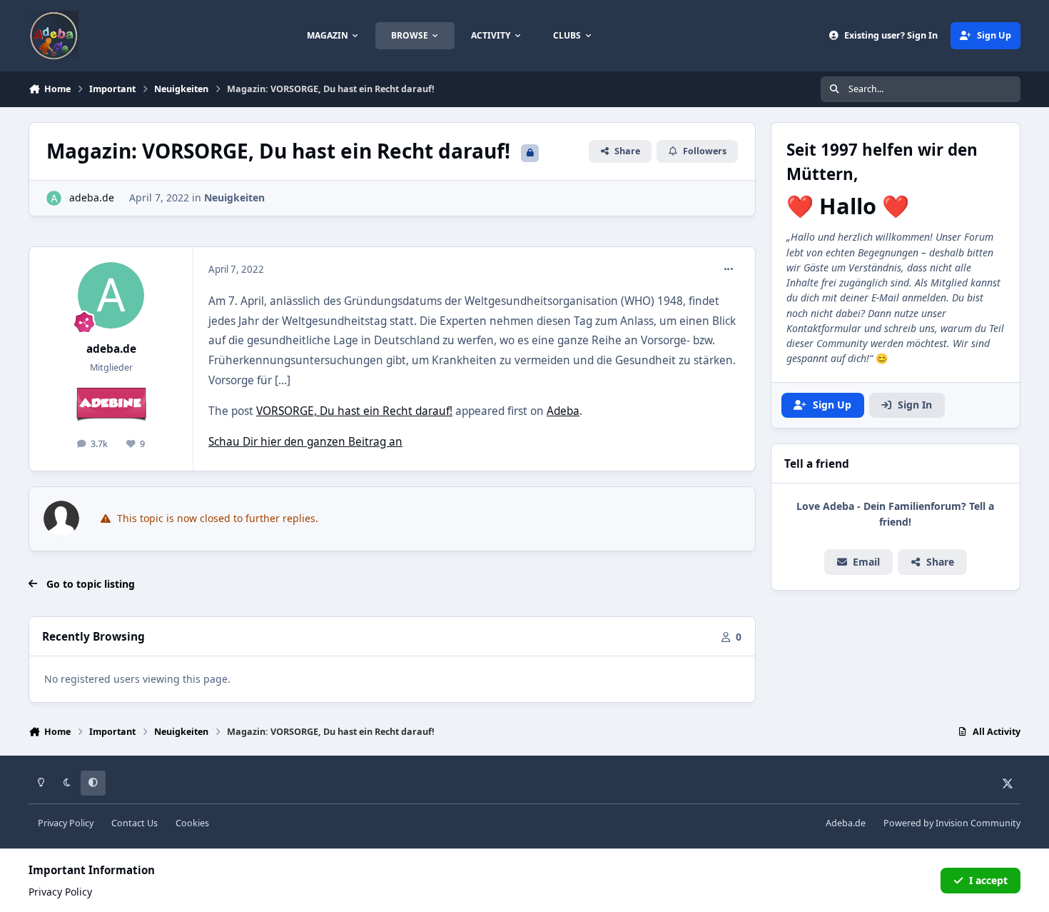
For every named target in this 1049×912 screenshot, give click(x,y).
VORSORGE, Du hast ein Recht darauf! (354, 411)
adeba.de (91, 197)
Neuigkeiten (234, 197)
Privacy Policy (65, 823)
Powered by (951, 823)
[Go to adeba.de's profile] (53, 198)
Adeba (563, 411)
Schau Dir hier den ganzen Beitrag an (305, 441)
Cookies (192, 823)
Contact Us (134, 823)
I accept (988, 880)
